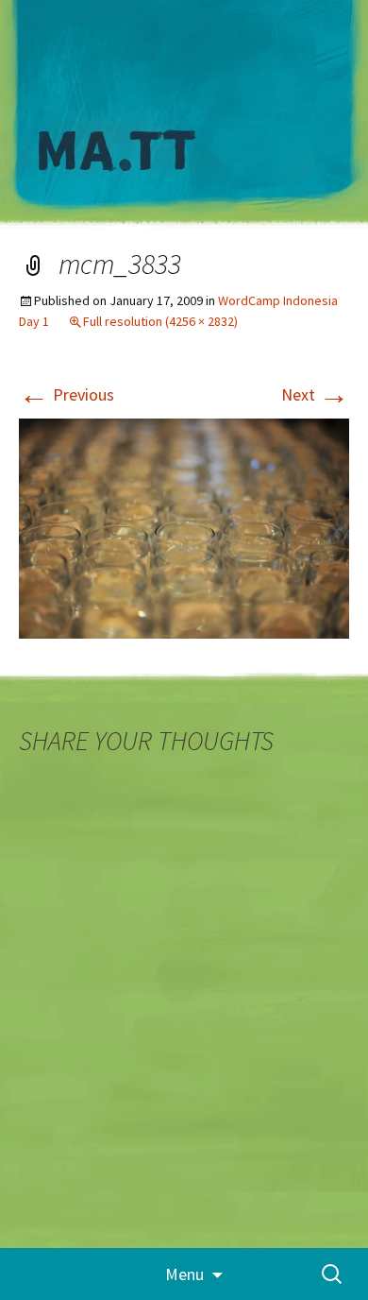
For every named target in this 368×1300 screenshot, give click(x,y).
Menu (184, 1274)
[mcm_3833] (184, 527)
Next (315, 394)
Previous (66, 394)
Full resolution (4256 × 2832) (160, 321)
